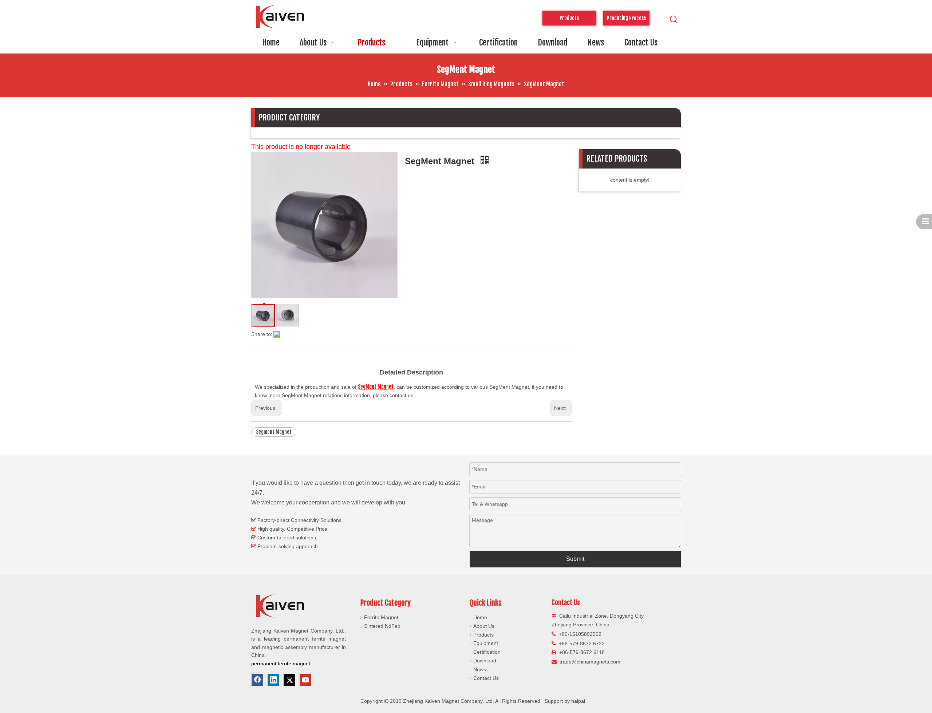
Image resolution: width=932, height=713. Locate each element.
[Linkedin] (273, 680)
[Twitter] (289, 680)
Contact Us (486, 678)
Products (483, 635)
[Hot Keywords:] (673, 19)
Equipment (485, 643)
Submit (575, 559)
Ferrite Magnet (381, 617)
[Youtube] (305, 680)
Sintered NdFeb (382, 626)
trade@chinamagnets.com (590, 662)
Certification (487, 652)
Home (480, 617)
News (479, 669)
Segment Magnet (274, 432)
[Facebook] (257, 680)
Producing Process (626, 18)
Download (484, 661)
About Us (483, 626)
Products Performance (569, 20)
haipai (578, 701)
